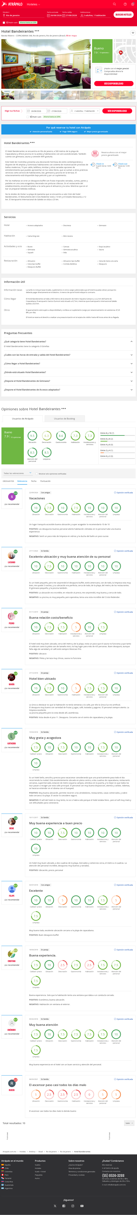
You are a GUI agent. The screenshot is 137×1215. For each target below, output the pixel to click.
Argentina (8, 1188)
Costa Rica (9, 1181)
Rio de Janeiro (51, 1151)
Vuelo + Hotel (40, 1171)
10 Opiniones (104, 52)
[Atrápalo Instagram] (73, 1206)
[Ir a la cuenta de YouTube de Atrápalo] (81, 1206)
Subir (128, 1123)
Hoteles (23, 1151)
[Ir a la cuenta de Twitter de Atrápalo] (55, 1206)
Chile (7, 1168)
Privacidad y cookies (76, 1175)
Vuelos (37, 1165)
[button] (133, 33)
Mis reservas (107, 1165)
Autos (37, 1178)
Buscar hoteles (124, 14)
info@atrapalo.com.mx (117, 1184)
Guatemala (9, 1185)
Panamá (8, 1178)
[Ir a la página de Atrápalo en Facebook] (64, 1206)
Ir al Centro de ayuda (110, 1168)
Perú (6, 1175)
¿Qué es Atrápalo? (75, 1165)
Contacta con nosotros (111, 1171)
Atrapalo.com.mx (9, 1151)
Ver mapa (72, 35)
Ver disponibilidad (117, 111)
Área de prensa (74, 1168)
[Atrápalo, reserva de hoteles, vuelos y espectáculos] (12, 4)
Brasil (41, 1151)
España (7, 1165)
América (32, 1151)
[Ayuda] (125, 4)
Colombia (8, 1171)
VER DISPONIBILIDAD (113, 83)
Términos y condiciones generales (81, 1171)
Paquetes (38, 1175)
